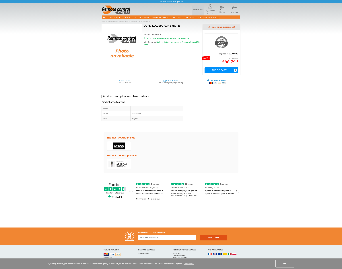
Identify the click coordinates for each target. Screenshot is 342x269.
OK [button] (284, 264)
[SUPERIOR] (119, 146)
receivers (189, 17)
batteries (177, 17)
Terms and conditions (180, 257)
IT (230, 254)
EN (220, 254)
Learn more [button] (189, 264)
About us (176, 253)
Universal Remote (160, 17)
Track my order (143, 253)
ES (225, 254)
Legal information (179, 255)
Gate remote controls (119, 17)
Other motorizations (207, 17)
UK (215, 254)
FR (210, 254)
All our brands (142, 17)
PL (234, 254)
